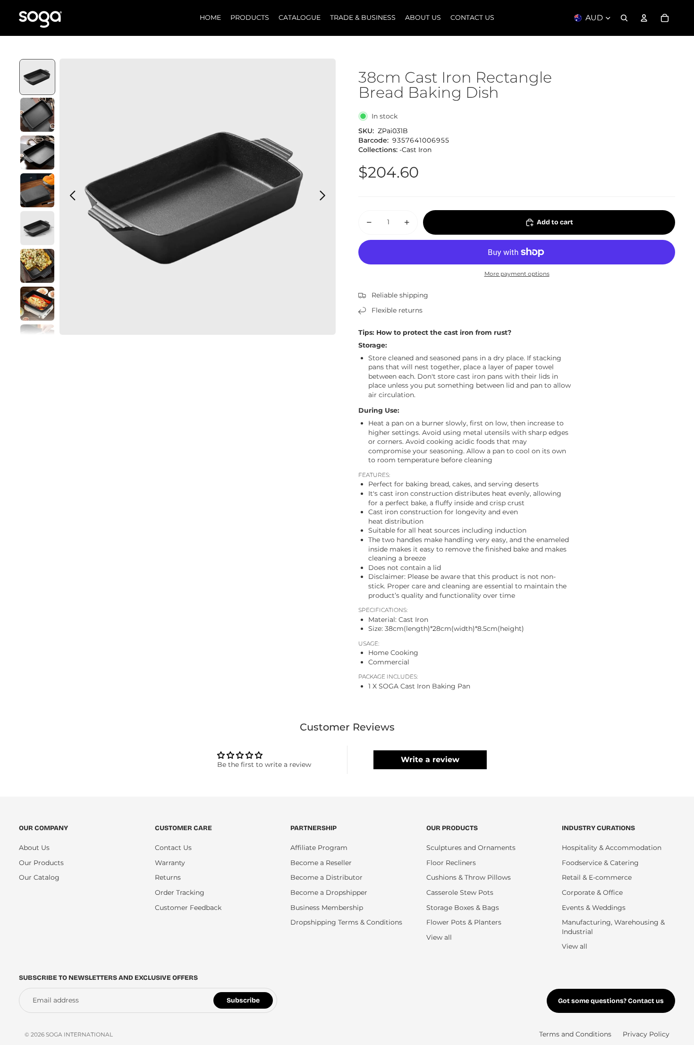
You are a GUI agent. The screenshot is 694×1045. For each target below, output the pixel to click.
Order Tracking (179, 892)
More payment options (517, 274)
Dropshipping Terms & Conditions (346, 922)
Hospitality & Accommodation (611, 847)
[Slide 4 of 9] (37, 190)
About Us (34, 847)
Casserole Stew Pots (459, 892)
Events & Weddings (594, 907)
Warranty (170, 862)
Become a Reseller (321, 862)
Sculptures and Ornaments (471, 847)
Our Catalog (39, 877)
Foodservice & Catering (600, 862)
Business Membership (326, 907)
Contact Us (173, 847)
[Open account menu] (644, 18)
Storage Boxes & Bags (462, 907)
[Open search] (624, 18)
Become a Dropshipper (328, 892)
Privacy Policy (646, 1034)
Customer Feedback (188, 907)
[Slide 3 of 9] (37, 153)
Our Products (41, 862)
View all (439, 937)
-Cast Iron (415, 149)
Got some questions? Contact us (611, 1001)
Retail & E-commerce (597, 877)
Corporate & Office (592, 892)
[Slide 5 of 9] (37, 228)
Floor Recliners (451, 862)
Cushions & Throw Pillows (468, 877)
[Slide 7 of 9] (37, 304)
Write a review (430, 759)
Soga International (79, 1034)
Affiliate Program (318, 847)
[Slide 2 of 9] (37, 115)
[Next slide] (325, 197)
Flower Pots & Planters (463, 922)
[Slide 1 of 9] (37, 77)
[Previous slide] (70, 197)
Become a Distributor (326, 877)
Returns (168, 877)
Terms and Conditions (575, 1034)
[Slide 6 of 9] (37, 266)
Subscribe (243, 1000)
